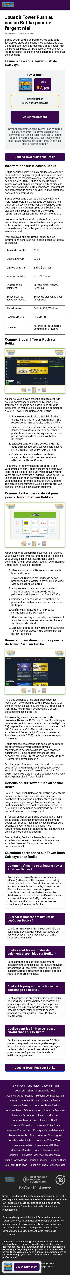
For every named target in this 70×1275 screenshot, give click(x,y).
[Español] (56, 27)
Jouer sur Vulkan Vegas (49, 1140)
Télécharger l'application (50, 1095)
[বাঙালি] (39, 27)
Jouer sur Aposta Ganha (19, 1095)
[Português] (23, 27)
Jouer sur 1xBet (24, 1090)
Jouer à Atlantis (39, 1165)
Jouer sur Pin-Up (48, 1120)
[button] (66, 5)
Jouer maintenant (35, 117)
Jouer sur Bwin (13, 1110)
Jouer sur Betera (29, 1100)
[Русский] (48, 27)
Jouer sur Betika (51, 1100)
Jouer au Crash (58, 1160)
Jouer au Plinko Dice (15, 1165)
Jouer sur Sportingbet (49, 1135)
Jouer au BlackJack (20, 1155)
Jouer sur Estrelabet (23, 1115)
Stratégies (33, 1085)
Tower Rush (10, 33)
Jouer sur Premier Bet (18, 1130)
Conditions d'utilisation (20, 1140)
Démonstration (32, 1110)
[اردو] (31, 27)
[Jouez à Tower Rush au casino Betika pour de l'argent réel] (8, 5)
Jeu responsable (17, 1135)
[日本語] (65, 27)
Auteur (14, 1100)
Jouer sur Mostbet (48, 1115)
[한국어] (14, 27)
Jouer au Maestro (21, 1150)
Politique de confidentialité (48, 1130)
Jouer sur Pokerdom (21, 1125)
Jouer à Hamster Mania (47, 1155)
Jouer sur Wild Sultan (47, 1145)
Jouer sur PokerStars (48, 1125)
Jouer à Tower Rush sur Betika (35, 157)
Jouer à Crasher (38, 1160)
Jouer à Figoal (58, 1165)
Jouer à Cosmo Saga (15, 1160)
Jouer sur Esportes (54, 1110)
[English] (6, 27)
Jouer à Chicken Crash (46, 1150)
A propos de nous (45, 1090)
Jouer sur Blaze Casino (47, 1105)
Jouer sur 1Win (50, 1085)
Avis (32, 1135)
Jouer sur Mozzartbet (24, 1120)
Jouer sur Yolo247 (22, 1145)
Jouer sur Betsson (21, 1105)
